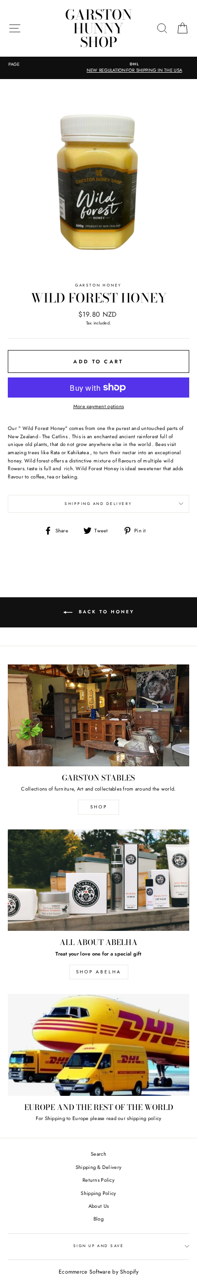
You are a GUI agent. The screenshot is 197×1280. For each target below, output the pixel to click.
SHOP (98, 806)
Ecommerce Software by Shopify (98, 1272)
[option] (98, 67)
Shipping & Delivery (98, 1167)
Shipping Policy (98, 1193)
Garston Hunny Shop (98, 28)
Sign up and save (98, 1245)
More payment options (98, 406)
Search (98, 1154)
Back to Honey (105, 611)
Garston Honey (98, 285)
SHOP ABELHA (98, 971)
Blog (98, 1218)
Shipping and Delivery (98, 503)
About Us (98, 1206)
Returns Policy (98, 1180)
